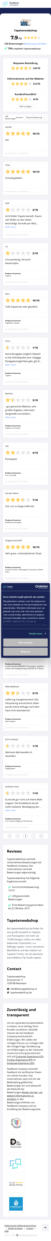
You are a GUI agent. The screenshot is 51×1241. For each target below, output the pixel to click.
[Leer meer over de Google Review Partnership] (16, 1183)
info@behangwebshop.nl (23, 988)
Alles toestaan (25, 642)
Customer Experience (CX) (29, 1056)
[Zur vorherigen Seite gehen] (17, 836)
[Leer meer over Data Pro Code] (16, 1123)
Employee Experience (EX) (20, 1063)
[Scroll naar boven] (45, 1227)
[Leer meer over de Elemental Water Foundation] (16, 1204)
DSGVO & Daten (15, 1228)
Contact (29, 1228)
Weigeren (25, 651)
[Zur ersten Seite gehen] (9, 836)
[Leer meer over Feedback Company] (16, 1163)
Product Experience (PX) (20, 1059)
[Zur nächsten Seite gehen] (33, 836)
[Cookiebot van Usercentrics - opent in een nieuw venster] (36, 587)
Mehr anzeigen (25, 106)
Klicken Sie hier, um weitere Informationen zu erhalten (24, 1096)
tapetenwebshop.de (21, 992)
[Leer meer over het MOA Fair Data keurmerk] (16, 1143)
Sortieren (19, 117)
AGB (6, 1231)
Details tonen (35, 633)
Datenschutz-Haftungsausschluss (20, 1225)
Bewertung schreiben (35, 43)
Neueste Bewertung (34, 117)
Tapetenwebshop (25, 30)
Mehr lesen (10, 227)
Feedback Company (28, 1235)
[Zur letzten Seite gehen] (41, 836)
